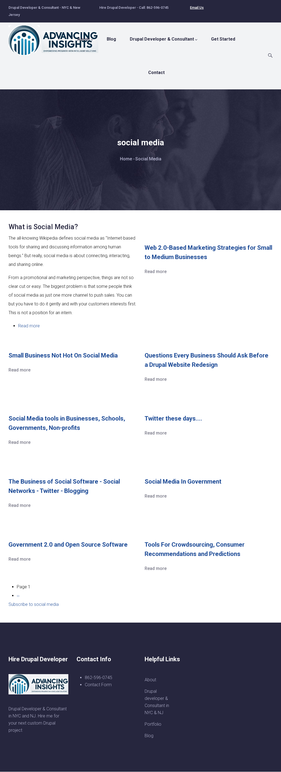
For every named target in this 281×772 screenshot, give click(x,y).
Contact (156, 72)
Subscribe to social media (34, 604)
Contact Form (98, 684)
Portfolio (153, 724)
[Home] (57, 37)
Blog (111, 39)
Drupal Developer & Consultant (162, 39)
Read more (29, 325)
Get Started (223, 39)
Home (126, 158)
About (83, 39)
